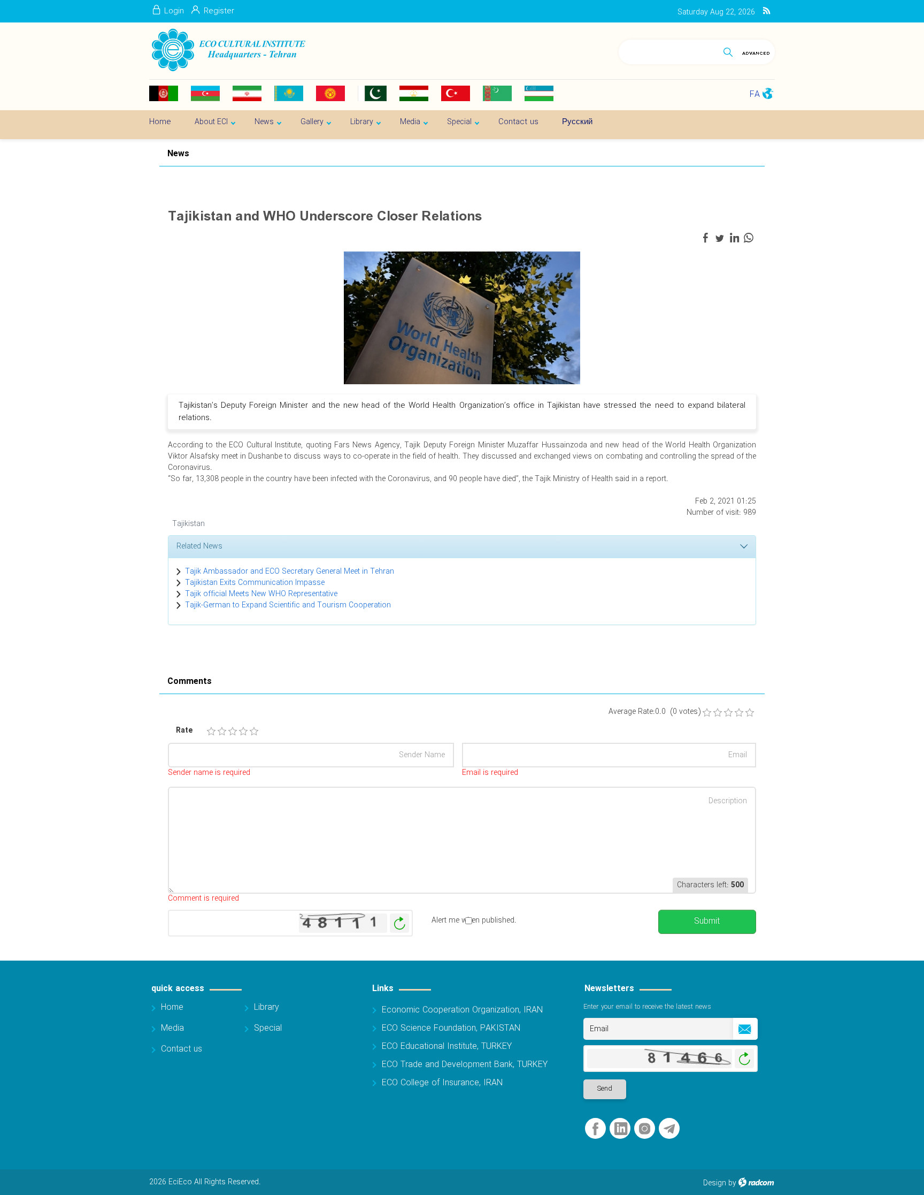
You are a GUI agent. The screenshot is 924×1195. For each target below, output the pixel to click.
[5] (254, 731)
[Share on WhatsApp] (748, 238)
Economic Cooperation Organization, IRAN (462, 1010)
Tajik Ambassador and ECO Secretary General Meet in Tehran (289, 571)
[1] (211, 731)
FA (755, 94)
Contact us (181, 1049)
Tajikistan (188, 524)
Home (172, 1007)
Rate (184, 730)
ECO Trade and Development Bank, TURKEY (465, 1064)
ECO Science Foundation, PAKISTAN (451, 1028)
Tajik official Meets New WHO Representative (261, 594)
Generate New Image (399, 923)
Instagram (644, 1129)
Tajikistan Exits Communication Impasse (255, 583)
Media (172, 1028)
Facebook (595, 1129)
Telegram (669, 1129)
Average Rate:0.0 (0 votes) (654, 712)
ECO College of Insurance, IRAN (442, 1083)
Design (714, 1183)
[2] (222, 731)
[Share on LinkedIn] (734, 238)
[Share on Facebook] (705, 238)
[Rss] (766, 11)
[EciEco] (227, 50)
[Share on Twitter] (720, 238)
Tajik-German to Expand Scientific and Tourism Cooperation (288, 605)
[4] (243, 731)
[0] (707, 713)
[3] (232, 731)
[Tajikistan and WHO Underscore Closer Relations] (462, 317)
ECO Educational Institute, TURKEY (447, 1046)
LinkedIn (620, 1129)
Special (268, 1028)
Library (266, 1007)
